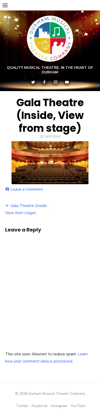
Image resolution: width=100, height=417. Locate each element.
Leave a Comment (27, 189)
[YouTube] (67, 82)
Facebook (39, 405)
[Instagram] (55, 82)
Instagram (59, 405)
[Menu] (5, 5)
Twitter (22, 405)
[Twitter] (33, 82)
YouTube (78, 405)
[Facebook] (44, 82)
